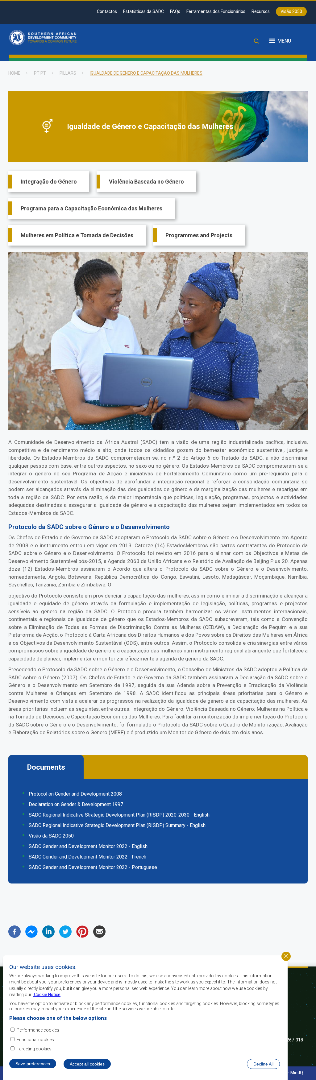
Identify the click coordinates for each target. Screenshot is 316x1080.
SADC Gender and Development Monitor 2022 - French (87, 857)
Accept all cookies (87, 1063)
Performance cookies (38, 1030)
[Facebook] (14, 936)
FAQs (175, 11)
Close (286, 956)
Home (14, 73)
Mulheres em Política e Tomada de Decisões (77, 235)
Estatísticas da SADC (143, 11)
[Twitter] (65, 936)
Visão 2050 (291, 11)
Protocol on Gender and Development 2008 (75, 794)
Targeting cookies (34, 1048)
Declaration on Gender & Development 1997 (76, 804)
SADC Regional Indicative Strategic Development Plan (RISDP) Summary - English (117, 825)
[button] (158, 428)
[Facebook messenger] (31, 936)
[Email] (99, 936)
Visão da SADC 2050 (51, 836)
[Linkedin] (48, 936)
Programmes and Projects (198, 235)
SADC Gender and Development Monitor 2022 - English (88, 846)
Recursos (261, 11)
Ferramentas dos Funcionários (215, 11)
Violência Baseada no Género (146, 181)
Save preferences (32, 1063)
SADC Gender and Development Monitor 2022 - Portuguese (93, 867)
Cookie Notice (46, 994)
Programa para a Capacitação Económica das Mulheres (91, 208)
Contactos (107, 11)
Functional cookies (35, 1039)
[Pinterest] (82, 936)
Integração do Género (49, 181)
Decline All (263, 1063)
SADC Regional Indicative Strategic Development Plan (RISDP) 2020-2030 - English (119, 815)
